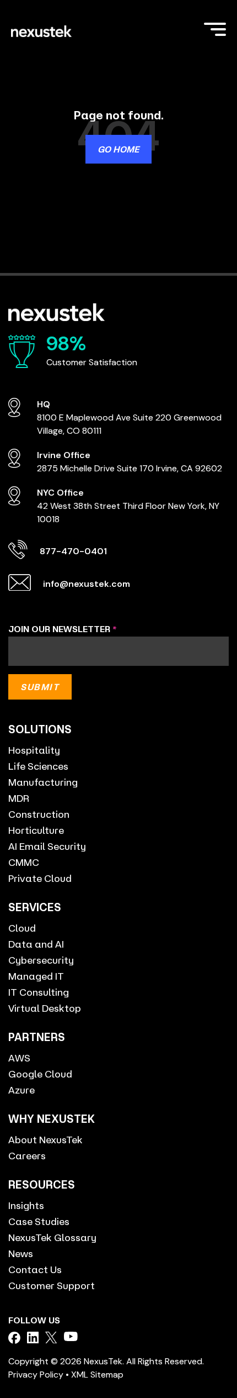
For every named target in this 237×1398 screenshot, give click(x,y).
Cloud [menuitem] (22, 927)
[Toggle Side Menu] (215, 28)
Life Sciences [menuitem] (38, 765)
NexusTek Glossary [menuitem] (52, 1237)
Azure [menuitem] (21, 1089)
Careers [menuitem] (27, 1155)
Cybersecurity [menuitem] (41, 959)
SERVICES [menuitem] (34, 907)
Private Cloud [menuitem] (40, 878)
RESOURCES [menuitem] (41, 1184)
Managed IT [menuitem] (36, 975)
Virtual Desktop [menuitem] (44, 1007)
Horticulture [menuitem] (36, 829)
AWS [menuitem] (19, 1057)
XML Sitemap (97, 1374)
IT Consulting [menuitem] (38, 991)
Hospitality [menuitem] (34, 749)
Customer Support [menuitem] (51, 1285)
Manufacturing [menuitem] (43, 781)
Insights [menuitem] (26, 1205)
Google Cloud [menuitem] (40, 1073)
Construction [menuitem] (38, 813)
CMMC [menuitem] (23, 862)
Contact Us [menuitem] (35, 1269)
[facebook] (14, 1338)
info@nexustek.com (86, 584)
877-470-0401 (73, 551)
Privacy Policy (35, 1374)
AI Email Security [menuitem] (47, 846)
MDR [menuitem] (18, 797)
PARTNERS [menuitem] (36, 1037)
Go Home (118, 149)
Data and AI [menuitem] (36, 943)
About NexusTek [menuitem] (45, 1139)
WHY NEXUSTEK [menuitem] (51, 1118)
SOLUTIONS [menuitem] (40, 729)
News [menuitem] (20, 1253)
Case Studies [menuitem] (38, 1221)
